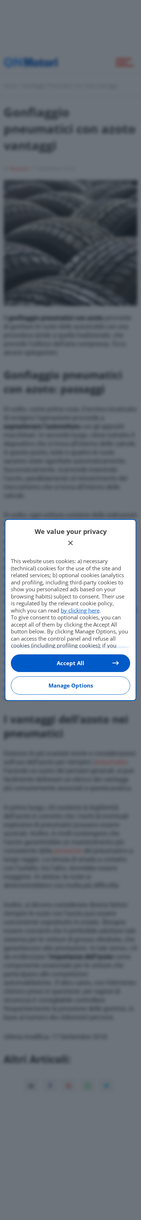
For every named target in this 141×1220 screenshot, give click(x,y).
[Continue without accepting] (70, 543)
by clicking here (80, 610)
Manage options (70, 685)
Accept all (70, 663)
